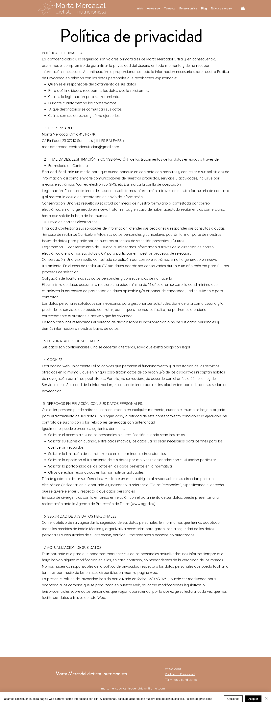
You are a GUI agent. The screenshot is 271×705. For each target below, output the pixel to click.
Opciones (233, 699)
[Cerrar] (266, 698)
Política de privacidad (198, 699)
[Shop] (243, 8)
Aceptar (253, 699)
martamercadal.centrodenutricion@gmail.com (133, 688)
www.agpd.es (143, 503)
